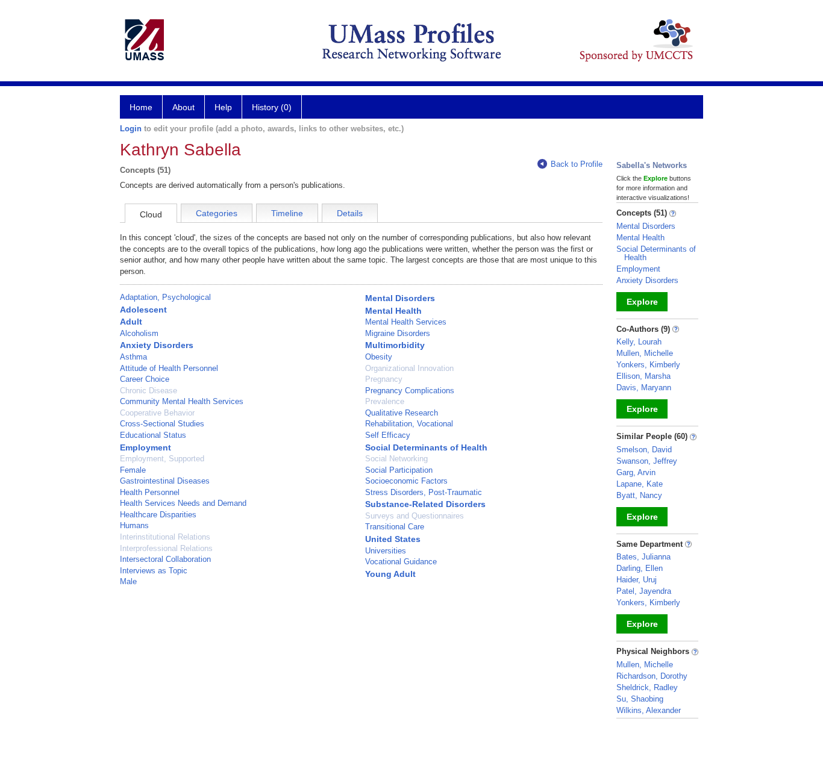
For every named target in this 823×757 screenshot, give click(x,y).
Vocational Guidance (401, 561)
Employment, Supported (162, 458)
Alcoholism (139, 333)
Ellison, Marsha (643, 376)
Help (223, 107)
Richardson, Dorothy (651, 676)
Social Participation (399, 470)
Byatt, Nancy (639, 495)
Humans (134, 525)
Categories (216, 213)
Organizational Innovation (409, 368)
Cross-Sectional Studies (162, 423)
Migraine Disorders (397, 333)
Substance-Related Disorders (425, 504)
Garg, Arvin (636, 472)
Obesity (378, 356)
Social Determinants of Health (426, 447)
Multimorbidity (395, 345)
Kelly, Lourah (639, 341)
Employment (145, 447)
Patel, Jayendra (643, 591)
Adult (131, 321)
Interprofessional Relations (166, 548)
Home (141, 107)
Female (133, 470)
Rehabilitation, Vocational (409, 423)
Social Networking (396, 458)
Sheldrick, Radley (647, 687)
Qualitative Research (401, 412)
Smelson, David (644, 449)
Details (350, 213)
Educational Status (153, 435)
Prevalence (384, 401)
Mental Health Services (405, 321)
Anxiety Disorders (156, 345)
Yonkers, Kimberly (648, 364)
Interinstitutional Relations (165, 536)
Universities (385, 550)
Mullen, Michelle (644, 353)
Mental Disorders (400, 298)
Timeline (287, 213)
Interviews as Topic (153, 570)
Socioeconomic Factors (406, 480)
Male (128, 581)
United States (393, 539)
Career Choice (144, 379)
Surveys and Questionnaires (414, 515)
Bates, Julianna (643, 556)
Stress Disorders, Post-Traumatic (423, 492)
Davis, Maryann (643, 387)
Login (131, 128)
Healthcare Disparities (158, 514)
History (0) (272, 107)
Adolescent (143, 309)
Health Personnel (150, 492)
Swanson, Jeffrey (646, 461)
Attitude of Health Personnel (169, 368)
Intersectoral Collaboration (165, 559)
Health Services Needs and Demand (183, 503)
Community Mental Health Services (181, 401)
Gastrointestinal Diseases (165, 480)
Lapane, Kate (639, 483)
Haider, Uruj (636, 579)
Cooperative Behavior (157, 412)
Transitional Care (394, 526)
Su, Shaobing (639, 698)
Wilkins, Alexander (648, 710)
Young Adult (390, 574)
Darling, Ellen (639, 568)
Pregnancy (383, 379)
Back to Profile (576, 164)
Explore (642, 302)
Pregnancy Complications (409, 390)
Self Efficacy (387, 435)
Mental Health (393, 311)
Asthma (133, 356)
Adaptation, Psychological (165, 297)
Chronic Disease (148, 390)
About (183, 107)
